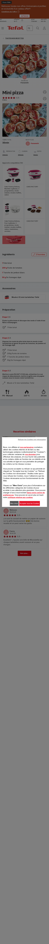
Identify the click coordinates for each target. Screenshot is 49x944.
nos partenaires (27, 447)
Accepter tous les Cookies (29, 503)
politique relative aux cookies (20, 497)
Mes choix (14, 503)
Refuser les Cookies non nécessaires (32, 439)
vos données (30, 454)
